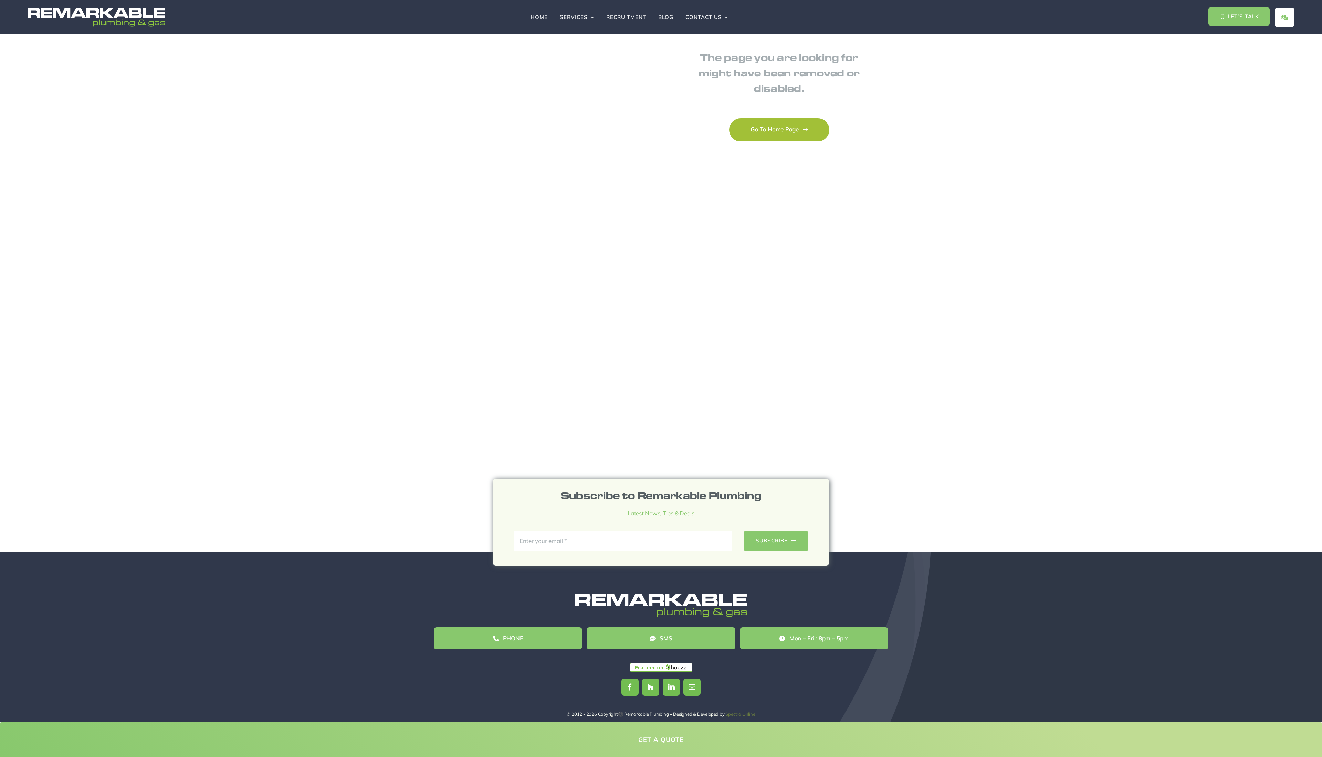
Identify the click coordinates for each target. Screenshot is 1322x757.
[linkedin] (671, 687)
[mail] (692, 687)
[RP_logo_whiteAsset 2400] (96, 10)
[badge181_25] (661, 666)
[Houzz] (650, 687)
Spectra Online (740, 714)
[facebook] (630, 687)
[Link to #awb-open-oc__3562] (1284, 17)
